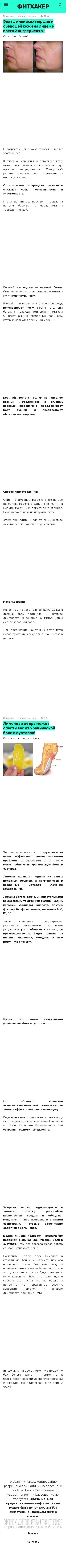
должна (8, 613)
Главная (33, 1533)
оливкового (11, 1264)
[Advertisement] (33, 110)
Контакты (33, 1541)
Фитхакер (33, 6)
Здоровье (8, 16)
